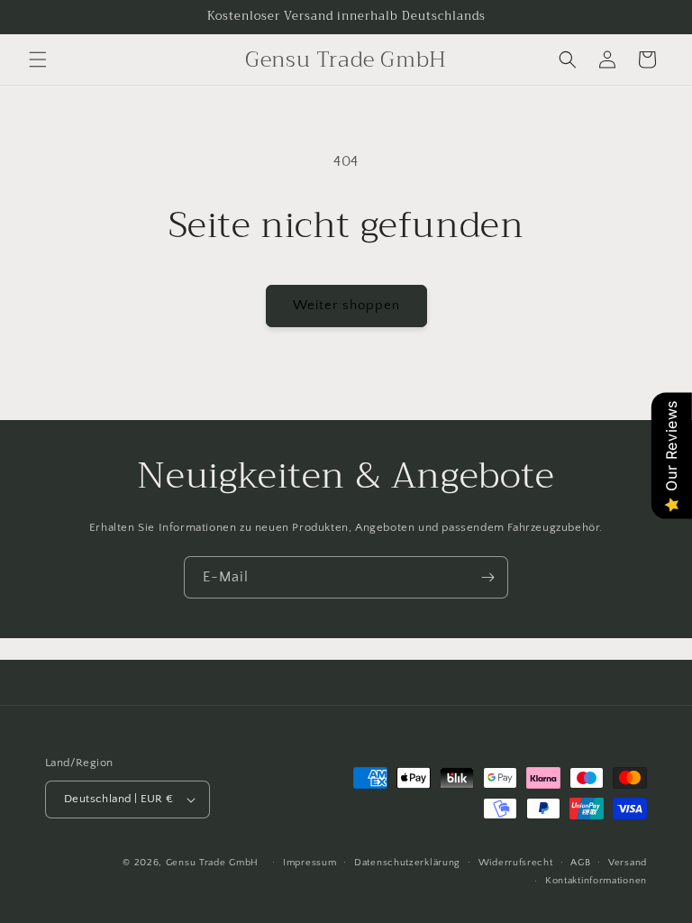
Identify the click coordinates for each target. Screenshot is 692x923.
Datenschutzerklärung (407, 862)
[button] (38, 59)
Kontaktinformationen (596, 880)
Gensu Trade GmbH (214, 862)
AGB (580, 862)
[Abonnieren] (487, 577)
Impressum (309, 862)
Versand (627, 862)
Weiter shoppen (346, 305)
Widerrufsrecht (515, 862)
